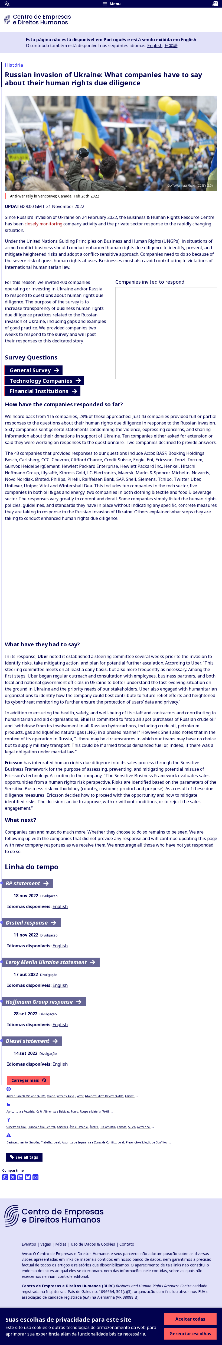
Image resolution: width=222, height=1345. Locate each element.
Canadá (121, 1127)
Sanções (34, 1142)
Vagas (45, 1244)
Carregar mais (25, 1080)
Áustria (94, 1127)
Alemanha (143, 1127)
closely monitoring (43, 224)
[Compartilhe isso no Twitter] (13, 1177)
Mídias (61, 1244)
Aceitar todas (190, 1319)
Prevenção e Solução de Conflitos (146, 1142)
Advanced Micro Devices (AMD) (104, 1096)
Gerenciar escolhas (190, 1334)
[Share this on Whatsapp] (5, 1177)
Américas (62, 1127)
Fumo (74, 1111)
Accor (80, 1096)
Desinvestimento (17, 1142)
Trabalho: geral (50, 1142)
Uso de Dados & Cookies (93, 1244)
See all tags (26, 1157)
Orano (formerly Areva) (61, 1096)
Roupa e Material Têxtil (94, 1111)
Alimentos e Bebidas (56, 1111)
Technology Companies (41, 380)
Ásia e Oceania (79, 1127)
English (154, 45)
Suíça (131, 1127)
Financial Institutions (39, 391)
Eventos (29, 1244)
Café (39, 1111)
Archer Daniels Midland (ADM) (25, 1096)
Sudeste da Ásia (16, 1127)
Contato (126, 1244)
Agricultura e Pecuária (20, 1111)
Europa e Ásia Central (41, 1127)
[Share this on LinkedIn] (20, 1177)
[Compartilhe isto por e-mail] (35, 1177)
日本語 (171, 45)
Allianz (129, 1096)
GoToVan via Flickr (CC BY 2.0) (190, 185)
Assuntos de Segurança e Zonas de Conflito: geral (93, 1142)
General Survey (30, 370)
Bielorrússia (107, 1127)
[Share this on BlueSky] (28, 1177)
